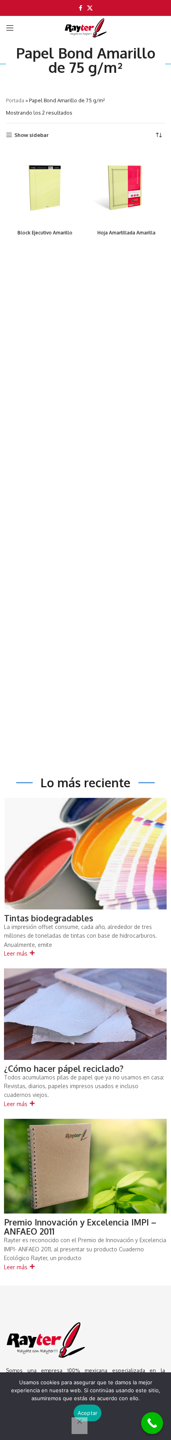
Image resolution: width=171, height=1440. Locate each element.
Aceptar (88, 1413)
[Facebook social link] (80, 8)
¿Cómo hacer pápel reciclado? (63, 1068)
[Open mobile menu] (10, 28)
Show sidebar (31, 135)
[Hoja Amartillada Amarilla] (126, 188)
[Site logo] (85, 28)
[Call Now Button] (152, 1423)
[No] (79, 1425)
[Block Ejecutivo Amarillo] (45, 188)
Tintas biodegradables (48, 918)
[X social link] (90, 8)
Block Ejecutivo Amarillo (44, 233)
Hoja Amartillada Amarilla (126, 233)
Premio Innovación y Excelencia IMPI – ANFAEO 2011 (80, 1227)
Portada (15, 100)
